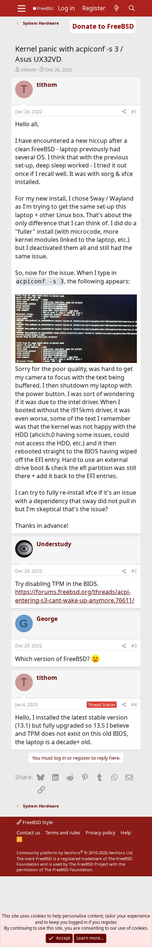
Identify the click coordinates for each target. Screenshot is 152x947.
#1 (134, 112)
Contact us (28, 832)
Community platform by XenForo (75, 852)
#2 (134, 571)
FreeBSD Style (37, 822)
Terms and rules (62, 832)
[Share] (124, 112)
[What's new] (116, 8)
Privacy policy (100, 832)
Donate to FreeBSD (103, 26)
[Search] (131, 8)
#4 (134, 705)
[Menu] (21, 8)
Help (126, 832)
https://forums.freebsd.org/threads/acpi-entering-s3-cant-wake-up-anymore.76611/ (74, 596)
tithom (28, 69)
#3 (134, 646)
